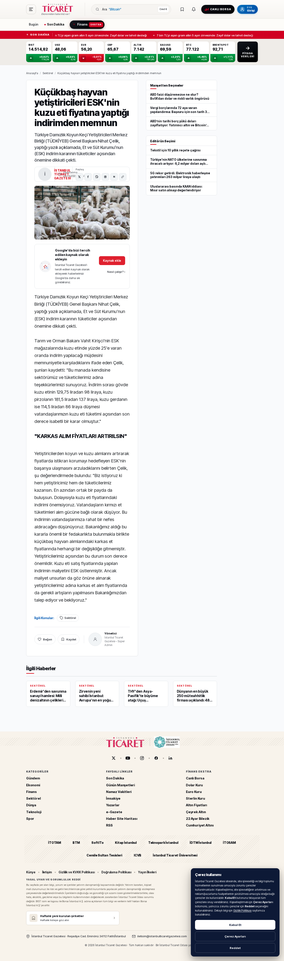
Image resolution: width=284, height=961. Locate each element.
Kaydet (71, 639)
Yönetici (111, 633)
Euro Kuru (193, 792)
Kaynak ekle (112, 260)
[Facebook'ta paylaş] (88, 177)
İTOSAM (229, 843)
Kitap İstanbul (125, 843)
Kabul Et (235, 925)
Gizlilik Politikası (242, 910)
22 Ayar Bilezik (197, 818)
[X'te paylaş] (79, 177)
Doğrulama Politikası (116, 872)
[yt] (127, 758)
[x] (113, 758)
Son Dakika (115, 778)
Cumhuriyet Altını (200, 825)
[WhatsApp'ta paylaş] (97, 177)
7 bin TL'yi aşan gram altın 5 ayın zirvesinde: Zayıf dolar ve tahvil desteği (97, 35)
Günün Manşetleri (120, 785)
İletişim (47, 872)
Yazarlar (113, 805)
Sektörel (48, 73)
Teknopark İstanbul (163, 843)
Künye (31, 872)
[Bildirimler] (194, 9)
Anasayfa (32, 73)
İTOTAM (54, 843)
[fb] (156, 758)
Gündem (33, 778)
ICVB (137, 855)
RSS (109, 825)
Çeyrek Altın (196, 812)
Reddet (235, 948)
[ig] (142, 758)
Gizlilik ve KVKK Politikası (77, 872)
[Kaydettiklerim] (182, 9)
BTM (76, 843)
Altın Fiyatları (196, 805)
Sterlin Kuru (195, 799)
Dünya (31, 805)
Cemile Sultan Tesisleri (104, 855)
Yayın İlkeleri (147, 872)
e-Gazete (114, 812)
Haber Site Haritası (121, 818)
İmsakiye (113, 799)
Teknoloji (33, 812)
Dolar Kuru (194, 785)
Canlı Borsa (195, 778)
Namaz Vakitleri (119, 792)
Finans (31, 792)
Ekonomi (33, 785)
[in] (170, 758)
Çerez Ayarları (235, 936)
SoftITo (97, 843)
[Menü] (31, 9)
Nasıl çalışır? (116, 271)
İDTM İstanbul (200, 843)
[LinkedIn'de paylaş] (105, 177)
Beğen (47, 639)
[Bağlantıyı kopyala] (122, 177)
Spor (30, 818)
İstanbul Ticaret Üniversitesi (175, 855)
